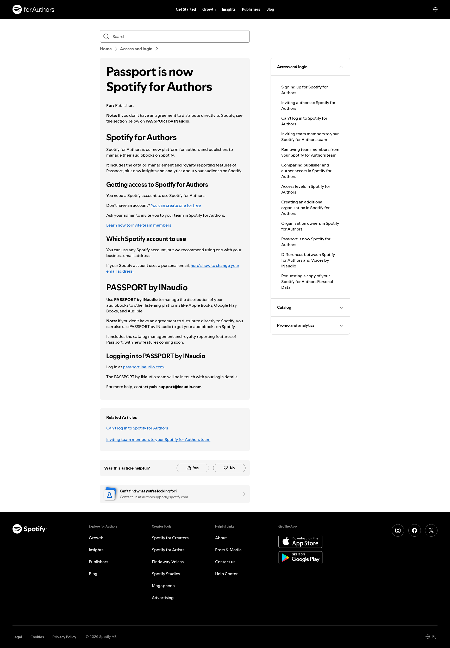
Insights (229, 9)
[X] (431, 530)
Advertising (163, 597)
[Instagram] (398, 530)
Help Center (226, 573)
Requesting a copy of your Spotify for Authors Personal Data (307, 281)
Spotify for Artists (168, 550)
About (221, 538)
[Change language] (435, 9)
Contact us (225, 561)
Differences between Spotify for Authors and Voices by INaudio (308, 260)
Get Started (186, 9)
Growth (209, 9)
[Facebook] (414, 530)
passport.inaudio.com (143, 367)
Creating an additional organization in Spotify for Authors (305, 207)
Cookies (37, 637)
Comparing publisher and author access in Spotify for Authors (306, 170)
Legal (17, 637)
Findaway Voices (168, 561)
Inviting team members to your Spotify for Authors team (158, 439)
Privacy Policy (64, 637)
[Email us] (242, 494)
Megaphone (163, 585)
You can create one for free (176, 205)
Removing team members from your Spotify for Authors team (310, 152)
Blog (270, 9)
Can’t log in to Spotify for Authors (137, 428)
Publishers (251, 9)
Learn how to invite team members (138, 225)
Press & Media (228, 550)
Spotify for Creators (170, 538)
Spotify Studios (166, 573)
